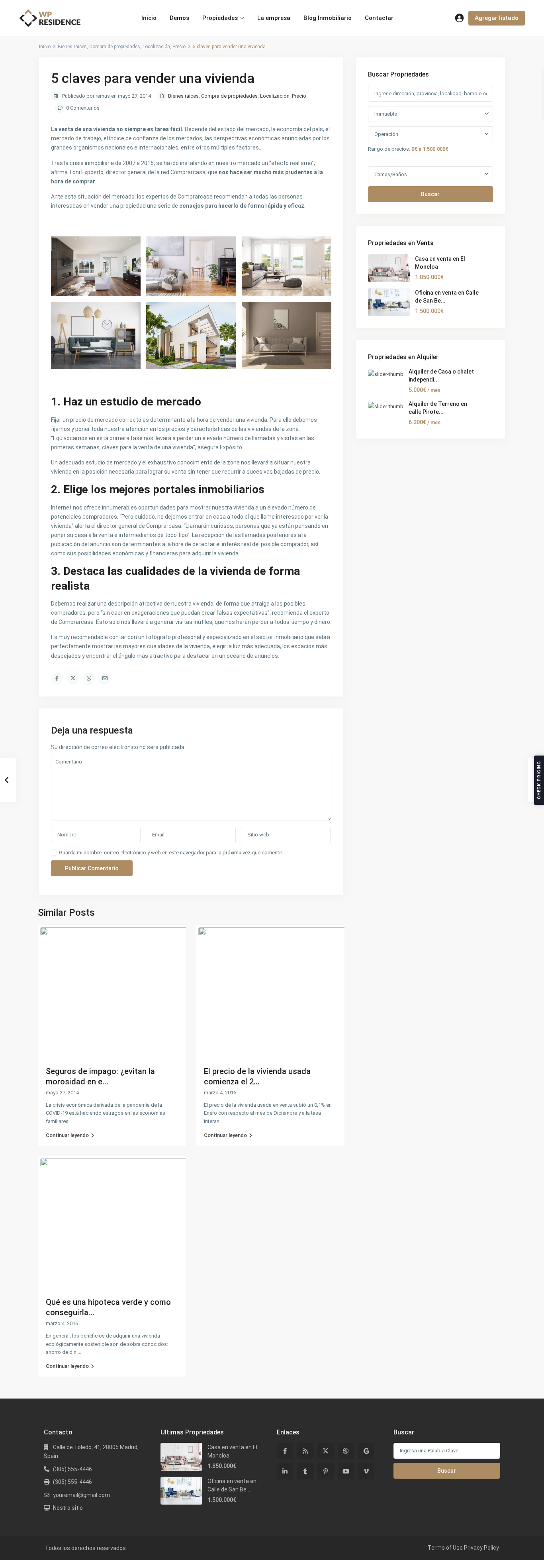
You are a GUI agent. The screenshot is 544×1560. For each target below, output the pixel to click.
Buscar (430, 194)
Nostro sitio (68, 1508)
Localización (156, 46)
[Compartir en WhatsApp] (89, 679)
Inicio (149, 18)
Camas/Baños (390, 174)
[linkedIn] (285, 1471)
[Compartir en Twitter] (73, 679)
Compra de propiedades (114, 46)
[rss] (305, 1451)
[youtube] (346, 1471)
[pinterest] (325, 1471)
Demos (179, 18)
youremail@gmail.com (81, 1495)
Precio (179, 46)
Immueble (385, 114)
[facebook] (285, 1451)
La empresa (273, 18)
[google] (366, 1451)
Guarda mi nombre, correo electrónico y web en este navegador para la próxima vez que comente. (171, 853)
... (72, 1121)
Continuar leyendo (67, 1135)
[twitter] (325, 1451)
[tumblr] (305, 1471)
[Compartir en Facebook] (57, 679)
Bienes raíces (72, 46)
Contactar (379, 18)
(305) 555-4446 (72, 1469)
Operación (386, 134)
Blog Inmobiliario (327, 18)
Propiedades (220, 18)
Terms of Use (445, 1547)
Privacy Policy (481, 1547)
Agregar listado (497, 18)
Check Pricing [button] (539, 780)
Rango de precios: (389, 148)
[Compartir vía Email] (105, 679)
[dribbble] (346, 1451)
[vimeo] (366, 1471)
